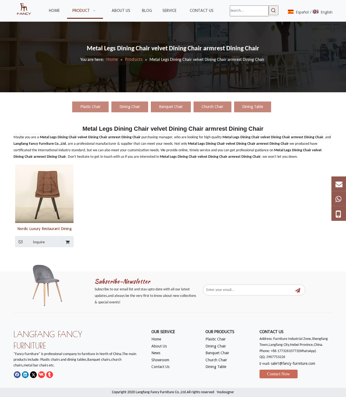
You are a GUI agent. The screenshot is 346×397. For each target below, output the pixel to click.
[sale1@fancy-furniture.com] (338, 184)
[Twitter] (33, 374)
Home (156, 339)
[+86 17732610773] (338, 199)
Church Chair (212, 106)
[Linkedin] (25, 374)
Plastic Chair (90, 106)
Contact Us (160, 367)
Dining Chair (129, 106)
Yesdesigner (225, 392)
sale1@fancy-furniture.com (293, 363)
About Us (159, 346)
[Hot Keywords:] (273, 10)
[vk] (41, 374)
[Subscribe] (297, 290)
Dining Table (252, 106)
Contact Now (278, 374)
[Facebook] (17, 374)
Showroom (160, 360)
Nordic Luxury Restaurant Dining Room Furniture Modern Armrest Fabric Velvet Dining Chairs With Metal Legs (44, 229)
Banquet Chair (171, 106)
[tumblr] (49, 374)
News (155, 353)
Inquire (39, 242)
